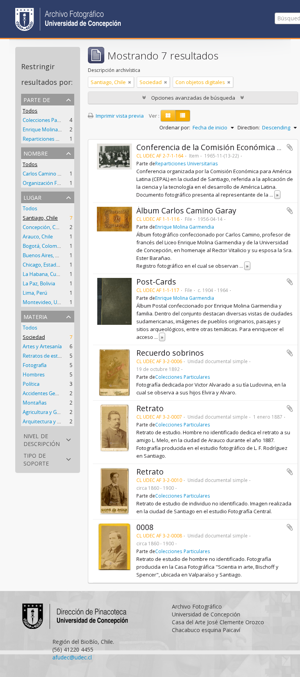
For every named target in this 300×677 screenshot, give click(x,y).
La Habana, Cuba (42, 274)
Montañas (34, 402)
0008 (145, 527)
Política (31, 383)
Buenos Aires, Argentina (50, 255)
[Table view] (182, 116)
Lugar (32, 197)
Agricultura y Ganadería (50, 412)
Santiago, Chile (40, 217)
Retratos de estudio (45, 355)
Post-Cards (156, 281)
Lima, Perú (35, 292)
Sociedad (34, 336)
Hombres (34, 374)
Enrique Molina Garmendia (54, 129)
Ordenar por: (174, 127)
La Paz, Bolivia (39, 283)
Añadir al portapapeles (290, 147)
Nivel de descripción (41, 439)
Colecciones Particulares (51, 120)
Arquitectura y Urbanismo (53, 421)
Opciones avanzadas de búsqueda (193, 97)
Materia (35, 316)
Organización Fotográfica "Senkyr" (62, 182)
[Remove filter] (129, 82)
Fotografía (34, 365)
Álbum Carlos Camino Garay (186, 210)
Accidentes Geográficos (50, 393)
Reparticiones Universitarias (55, 138)
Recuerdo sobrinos (170, 352)
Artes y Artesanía (42, 346)
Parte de (36, 99)
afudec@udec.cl (72, 657)
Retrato (150, 408)
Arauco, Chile (38, 236)
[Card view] (168, 116)
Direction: (249, 127)
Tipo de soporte (36, 459)
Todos (30, 110)
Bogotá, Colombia (43, 245)
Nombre (35, 152)
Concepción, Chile (43, 227)
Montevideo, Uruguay (48, 302)
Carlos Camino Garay (47, 173)
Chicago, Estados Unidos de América (64, 264)
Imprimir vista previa (119, 115)
